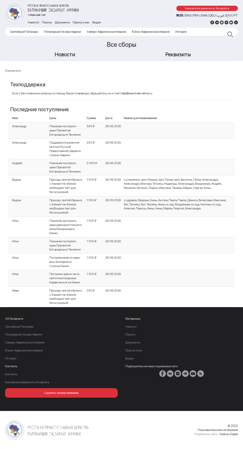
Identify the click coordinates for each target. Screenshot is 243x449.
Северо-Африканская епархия (106, 31)
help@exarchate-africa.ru (136, 93)
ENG (188, 15)
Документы (62, 22)
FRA (196, 15)
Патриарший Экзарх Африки (62, 31)
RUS (179, 15)
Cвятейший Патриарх (24, 31)
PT (236, 15)
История (181, 31)
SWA (203, 15)
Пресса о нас (81, 22)
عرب (220, 15)
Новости (33, 22)
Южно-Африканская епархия (151, 31)
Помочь (47, 22)
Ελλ (229, 15)
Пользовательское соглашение (218, 430)
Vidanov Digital (228, 434)
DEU (212, 15)
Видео (96, 22)
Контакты (11, 374)
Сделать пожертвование (61, 393)
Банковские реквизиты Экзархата (207, 8)
